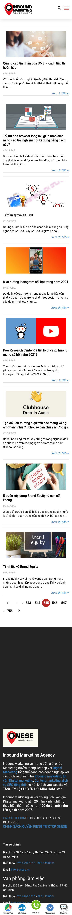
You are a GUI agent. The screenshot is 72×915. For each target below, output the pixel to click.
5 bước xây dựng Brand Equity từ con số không (31, 498)
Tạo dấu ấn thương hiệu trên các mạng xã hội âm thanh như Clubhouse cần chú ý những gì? (35, 425)
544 (37, 603)
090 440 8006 (46, 863)
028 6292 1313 (26, 863)
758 (10, 611)
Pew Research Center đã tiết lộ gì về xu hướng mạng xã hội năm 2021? (35, 352)
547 (64, 603)
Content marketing (48, 780)
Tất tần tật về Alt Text (18, 215)
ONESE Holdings (16, 818)
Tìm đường (8, 913)
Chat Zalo (22, 913)
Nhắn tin (64, 913)
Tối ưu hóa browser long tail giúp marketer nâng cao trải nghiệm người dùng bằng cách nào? (34, 140)
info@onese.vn (20, 869)
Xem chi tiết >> (60, 93)
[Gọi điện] (36, 905)
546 (54, 603)
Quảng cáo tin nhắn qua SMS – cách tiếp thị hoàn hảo (34, 65)
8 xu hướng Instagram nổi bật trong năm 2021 (35, 282)
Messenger (50, 913)
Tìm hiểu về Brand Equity (20, 567)
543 (28, 603)
